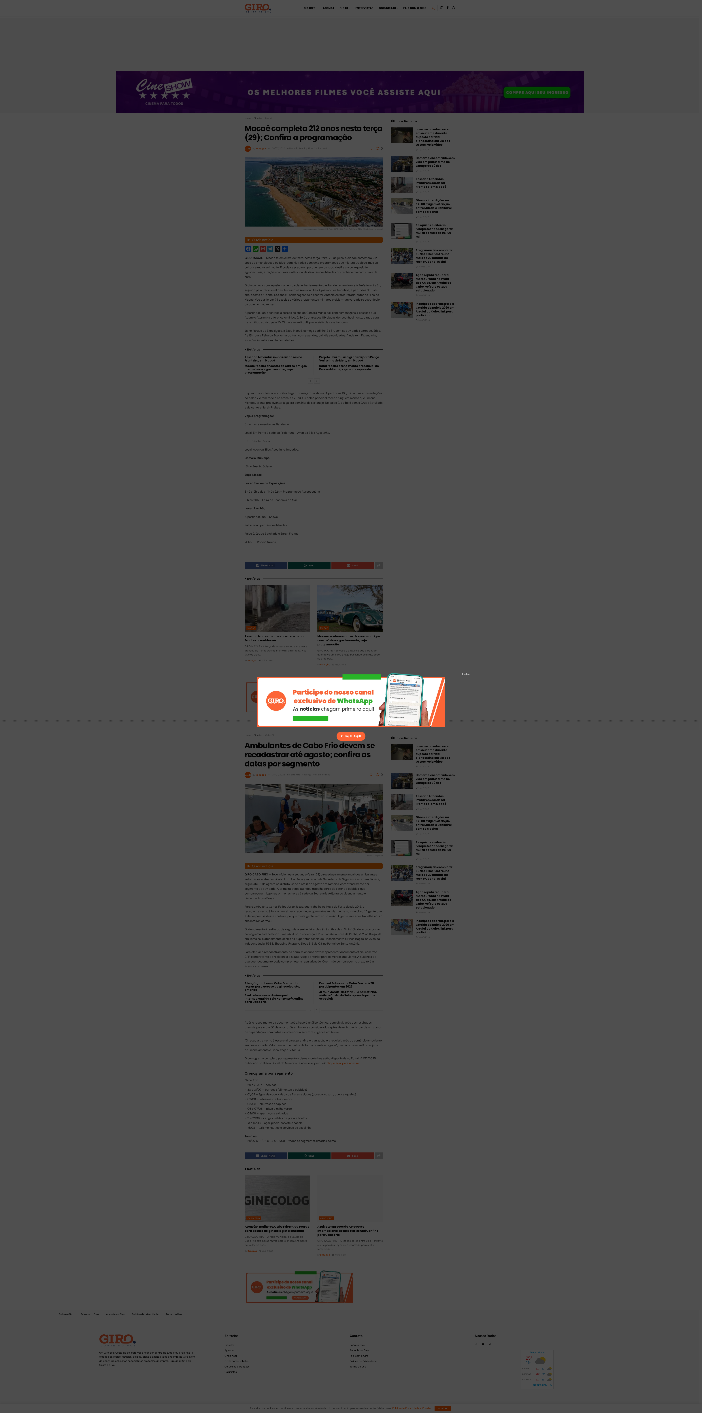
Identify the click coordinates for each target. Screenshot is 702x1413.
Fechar (466, 674)
